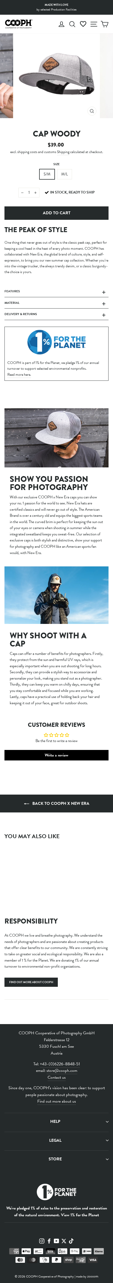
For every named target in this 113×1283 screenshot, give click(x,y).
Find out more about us (56, 1101)
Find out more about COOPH (31, 982)
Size (56, 164)
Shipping (63, 152)
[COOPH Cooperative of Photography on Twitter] (63, 1240)
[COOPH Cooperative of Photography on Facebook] (49, 1240)
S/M (47, 174)
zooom (92, 1276)
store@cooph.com (62, 1070)
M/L (64, 174)
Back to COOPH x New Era (60, 803)
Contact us (57, 1077)
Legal (55, 1140)
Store (55, 1159)
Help (55, 1121)
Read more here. (19, 374)
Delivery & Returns (20, 314)
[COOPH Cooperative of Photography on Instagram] (41, 1240)
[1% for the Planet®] (56, 1193)
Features (12, 291)
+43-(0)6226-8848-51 (60, 1064)
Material (11, 302)
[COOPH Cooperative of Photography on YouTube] (56, 1240)
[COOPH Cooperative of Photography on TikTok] (71, 1240)
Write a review (56, 755)
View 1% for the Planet (80, 1215)
